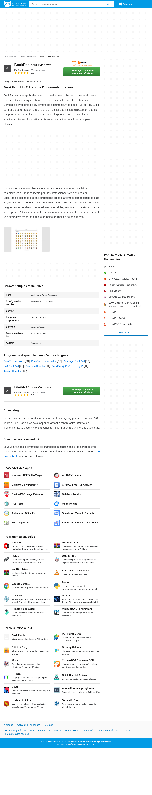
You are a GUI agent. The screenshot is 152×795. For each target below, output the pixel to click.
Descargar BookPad (74, 361)
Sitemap (48, 725)
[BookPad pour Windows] (7, 68)
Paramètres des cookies (16, 734)
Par (21, 70)
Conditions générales (15, 730)
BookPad (32, 65)
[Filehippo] (15, 4)
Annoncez (35, 725)
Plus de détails (126, 332)
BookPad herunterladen (43, 361)
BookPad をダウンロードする (67, 366)
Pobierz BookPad (13, 371)
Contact (21, 725)
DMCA (126, 730)
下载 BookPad (11, 366)
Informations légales (108, 730)
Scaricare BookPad (36, 366)
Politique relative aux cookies (45, 730)
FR (141, 4)
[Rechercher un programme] (108, 4)
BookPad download (14, 361)
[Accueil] (5, 56)
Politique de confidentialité (79, 730)
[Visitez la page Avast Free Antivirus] (81, 63)
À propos (8, 725)
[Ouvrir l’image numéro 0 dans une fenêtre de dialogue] (27, 239)
